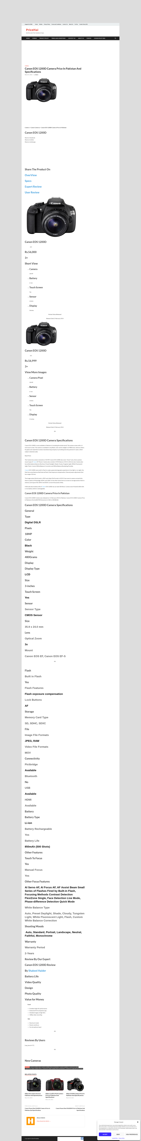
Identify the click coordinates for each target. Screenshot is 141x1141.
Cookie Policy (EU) (83, 24)
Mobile (40, 24)
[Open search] (115, 38)
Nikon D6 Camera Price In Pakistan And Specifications (33, 1094)
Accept (105, 1134)
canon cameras (64, 1067)
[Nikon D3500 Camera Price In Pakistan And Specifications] (75, 1085)
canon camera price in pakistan (50, 1067)
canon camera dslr (35, 1067)
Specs (28, 180)
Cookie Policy (115, 1138)
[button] (138, 1122)
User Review (32, 192)
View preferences (132, 1134)
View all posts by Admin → (44, 1121)
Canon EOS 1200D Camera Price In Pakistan (53, 1068)
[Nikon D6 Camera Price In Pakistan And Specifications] (34, 1085)
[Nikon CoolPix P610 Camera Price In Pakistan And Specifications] (55, 1085)
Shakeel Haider (37, 970)
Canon (35, 462)
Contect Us (65, 24)
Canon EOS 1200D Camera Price (33, 1068)
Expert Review (33, 186)
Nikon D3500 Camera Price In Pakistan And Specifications (75, 1094)
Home (36, 24)
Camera (27, 65)
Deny (118, 1134)
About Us (71, 24)
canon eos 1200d (73, 1067)
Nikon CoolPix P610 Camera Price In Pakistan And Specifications (54, 1095)
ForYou (76, 24)
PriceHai (32, 30)
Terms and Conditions (56, 24)
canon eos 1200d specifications (74, 1068)
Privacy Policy (122, 1138)
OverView (31, 175)
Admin (36, 74)
